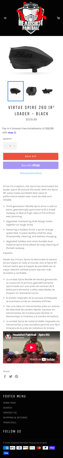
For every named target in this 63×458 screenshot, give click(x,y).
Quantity (7, 139)
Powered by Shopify (38, 443)
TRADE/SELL (9, 422)
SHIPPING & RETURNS (15, 417)
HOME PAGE (9, 402)
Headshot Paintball (19, 443)
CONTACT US (10, 412)
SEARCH (7, 407)
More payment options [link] (31, 173)
